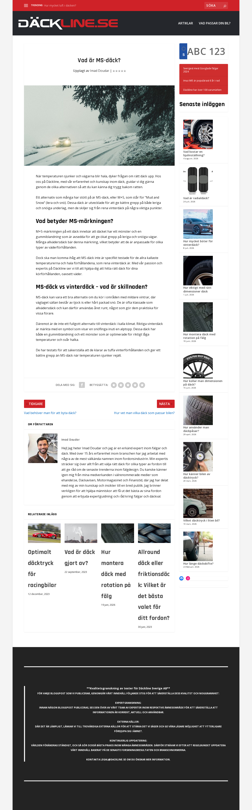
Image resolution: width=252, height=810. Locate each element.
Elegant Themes (51, 805)
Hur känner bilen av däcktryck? (196, 475)
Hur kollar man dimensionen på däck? (202, 382)
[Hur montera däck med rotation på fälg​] (117, 533)
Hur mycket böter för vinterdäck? (198, 243)
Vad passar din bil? (215, 23)
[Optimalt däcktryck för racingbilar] (44, 533)
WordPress (83, 805)
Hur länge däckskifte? (198, 563)
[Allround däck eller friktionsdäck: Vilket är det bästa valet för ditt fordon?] (154, 533)
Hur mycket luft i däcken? (60, 5)
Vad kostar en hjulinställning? (194, 153)
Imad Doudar (99, 70)
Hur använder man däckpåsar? (196, 429)
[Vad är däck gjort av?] (81, 533)
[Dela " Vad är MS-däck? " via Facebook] (82, 385)
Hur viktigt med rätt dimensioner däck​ (197, 289)
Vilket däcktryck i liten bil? (201, 520)
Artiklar (185, 23)
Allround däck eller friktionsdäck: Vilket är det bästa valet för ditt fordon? (154, 585)
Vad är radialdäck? (196, 198)
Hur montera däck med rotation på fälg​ (116, 574)
